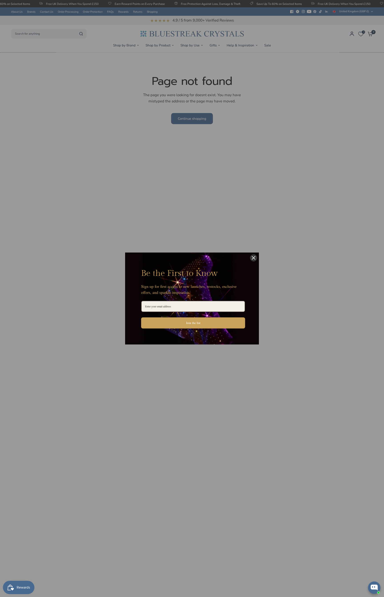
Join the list (193, 323)
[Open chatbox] (374, 587)
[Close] (253, 258)
